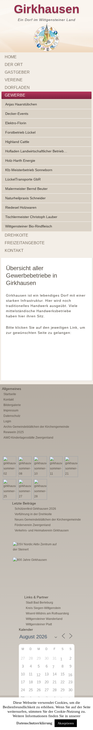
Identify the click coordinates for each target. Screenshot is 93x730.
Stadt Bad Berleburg (39, 602)
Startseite (9, 394)
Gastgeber (17, 72)
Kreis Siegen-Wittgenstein (43, 608)
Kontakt (14, 250)
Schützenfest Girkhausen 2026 (35, 508)
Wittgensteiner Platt (39, 624)
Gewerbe (15, 95)
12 (38, 675)
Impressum (10, 410)
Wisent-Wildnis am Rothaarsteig (47, 613)
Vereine (14, 80)
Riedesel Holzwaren (20, 207)
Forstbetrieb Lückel (20, 132)
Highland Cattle (17, 142)
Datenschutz (11, 416)
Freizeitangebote (25, 243)
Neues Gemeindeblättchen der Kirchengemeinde (48, 519)
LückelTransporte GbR (23, 179)
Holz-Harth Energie (20, 160)
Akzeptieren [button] (66, 723)
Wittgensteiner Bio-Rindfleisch (28, 226)
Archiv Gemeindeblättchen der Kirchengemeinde (36, 426)
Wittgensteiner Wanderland (44, 619)
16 (70, 675)
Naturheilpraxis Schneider (25, 198)
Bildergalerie (12, 405)
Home (11, 57)
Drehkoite (16, 235)
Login (7, 421)
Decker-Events (16, 114)
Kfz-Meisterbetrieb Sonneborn (28, 170)
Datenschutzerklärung (34, 723)
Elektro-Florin (15, 123)
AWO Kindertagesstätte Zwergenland (28, 437)
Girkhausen (46, 9)
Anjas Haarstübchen (21, 104)
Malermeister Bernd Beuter (26, 189)
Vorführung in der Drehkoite (33, 514)
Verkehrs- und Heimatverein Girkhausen (42, 530)
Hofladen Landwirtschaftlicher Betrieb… (36, 151)
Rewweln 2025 (13, 432)
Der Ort (14, 64)
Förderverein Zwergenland (33, 525)
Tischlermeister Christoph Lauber (31, 217)
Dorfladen (17, 87)
